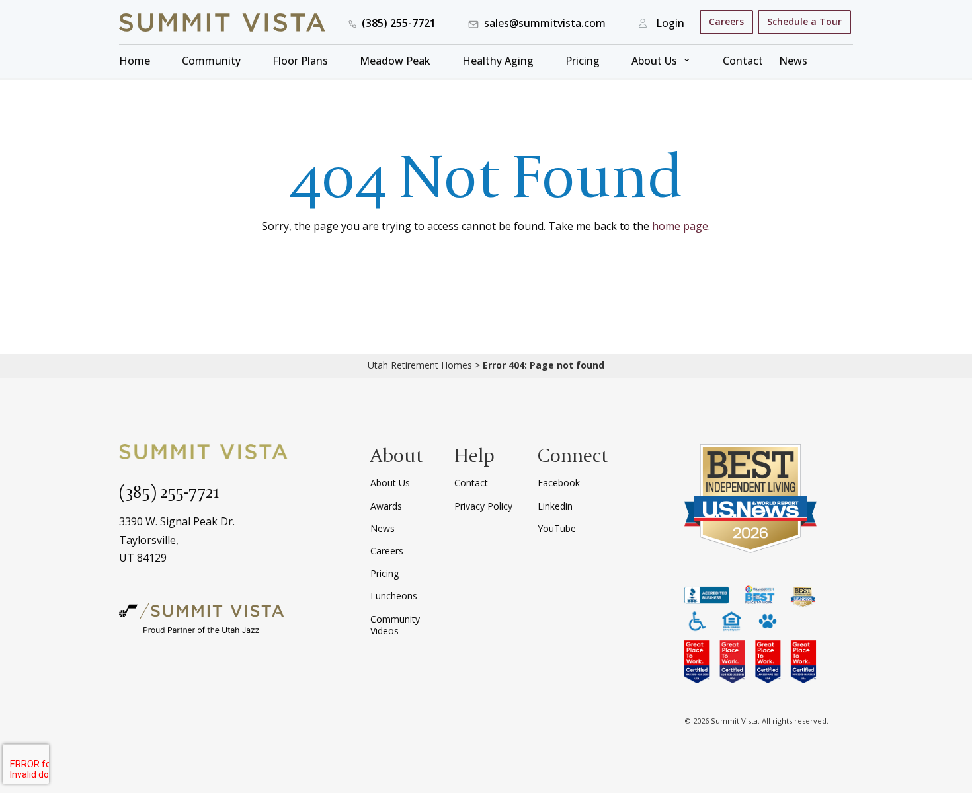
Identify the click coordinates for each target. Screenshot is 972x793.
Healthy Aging (498, 61)
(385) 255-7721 (169, 491)
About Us (654, 61)
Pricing (582, 61)
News (793, 61)
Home (134, 61)
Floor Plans (300, 61)
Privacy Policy (483, 506)
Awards (386, 506)
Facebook (559, 482)
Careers (726, 21)
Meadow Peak (395, 61)
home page (680, 226)
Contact (743, 61)
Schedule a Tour (804, 21)
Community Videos (395, 625)
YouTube (557, 528)
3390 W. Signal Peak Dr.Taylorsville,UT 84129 (177, 539)
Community (211, 61)
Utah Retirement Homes (420, 365)
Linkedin (555, 506)
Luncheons (393, 595)
